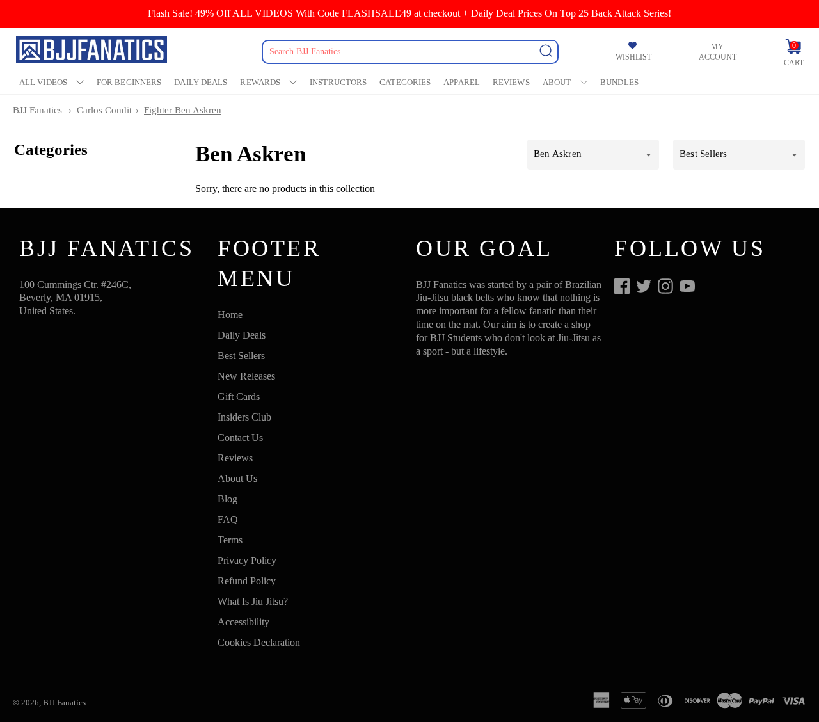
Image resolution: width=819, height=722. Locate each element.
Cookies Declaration (259, 642)
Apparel (461, 82)
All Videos (43, 82)
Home (230, 314)
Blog (227, 498)
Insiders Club (244, 417)
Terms (230, 539)
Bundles (619, 82)
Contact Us (240, 437)
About (557, 82)
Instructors (338, 82)
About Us (237, 478)
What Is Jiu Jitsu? (253, 601)
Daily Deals (200, 82)
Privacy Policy (247, 560)
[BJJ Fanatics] (93, 51)
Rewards (260, 82)
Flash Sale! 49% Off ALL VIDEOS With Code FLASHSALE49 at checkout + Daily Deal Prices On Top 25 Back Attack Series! (409, 13)
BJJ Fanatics (37, 110)
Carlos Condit (104, 110)
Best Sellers (241, 355)
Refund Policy (247, 580)
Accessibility (243, 621)
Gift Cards (239, 396)
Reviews (511, 82)
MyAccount (717, 52)
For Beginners (129, 82)
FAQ (228, 519)
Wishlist (633, 57)
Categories (405, 82)
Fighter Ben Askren (182, 110)
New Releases (246, 376)
